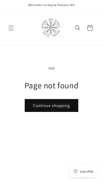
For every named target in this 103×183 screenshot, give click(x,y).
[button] (11, 28)
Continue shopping (51, 105)
